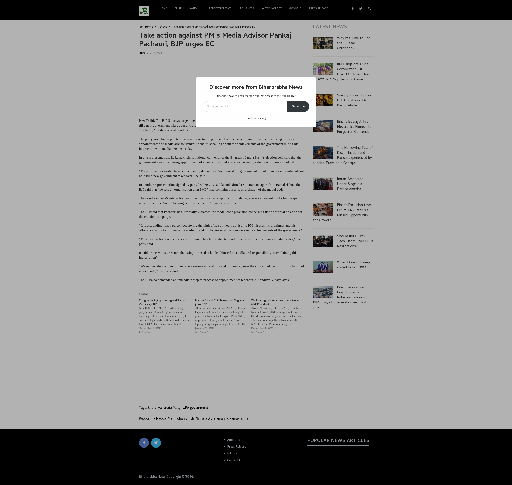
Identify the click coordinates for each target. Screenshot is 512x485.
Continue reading (256, 118)
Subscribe (298, 106)
